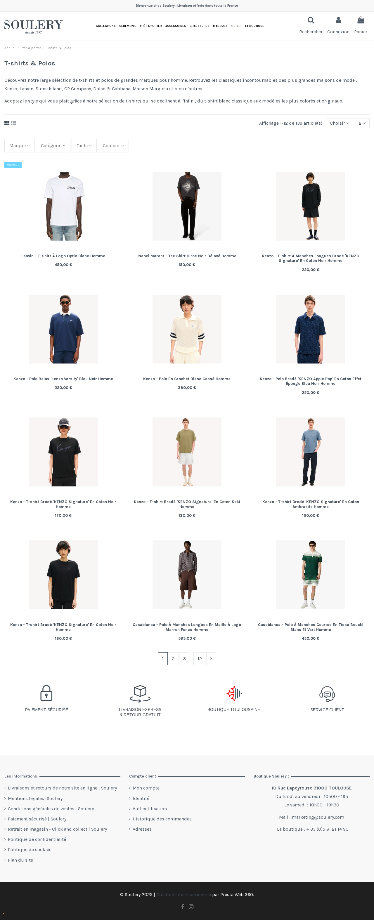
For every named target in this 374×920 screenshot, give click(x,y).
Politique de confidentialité (37, 839)
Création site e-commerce (183, 894)
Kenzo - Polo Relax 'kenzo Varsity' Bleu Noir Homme (63, 378)
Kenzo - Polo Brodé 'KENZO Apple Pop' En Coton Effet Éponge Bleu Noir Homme (310, 381)
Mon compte (146, 788)
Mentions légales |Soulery (35, 798)
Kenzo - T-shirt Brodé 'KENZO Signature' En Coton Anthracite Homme (310, 504)
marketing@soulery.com (318, 817)
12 (200, 658)
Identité (141, 798)
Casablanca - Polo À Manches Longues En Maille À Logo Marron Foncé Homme (187, 627)
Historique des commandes (162, 819)
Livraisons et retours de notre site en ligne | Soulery (62, 788)
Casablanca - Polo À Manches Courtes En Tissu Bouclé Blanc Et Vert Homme (310, 627)
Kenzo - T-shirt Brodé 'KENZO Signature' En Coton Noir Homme (63, 504)
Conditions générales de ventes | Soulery (51, 808)
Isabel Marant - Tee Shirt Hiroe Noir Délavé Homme (187, 255)
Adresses (142, 829)
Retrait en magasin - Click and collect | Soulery (57, 829)
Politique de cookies (29, 849)
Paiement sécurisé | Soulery (37, 819)
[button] (254, 26)
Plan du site (20, 860)
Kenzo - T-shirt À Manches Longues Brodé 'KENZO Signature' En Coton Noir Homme (310, 258)
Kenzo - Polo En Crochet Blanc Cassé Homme (187, 378)
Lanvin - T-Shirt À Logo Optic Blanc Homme (63, 255)
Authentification (150, 808)
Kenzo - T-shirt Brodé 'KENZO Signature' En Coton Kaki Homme (187, 504)
